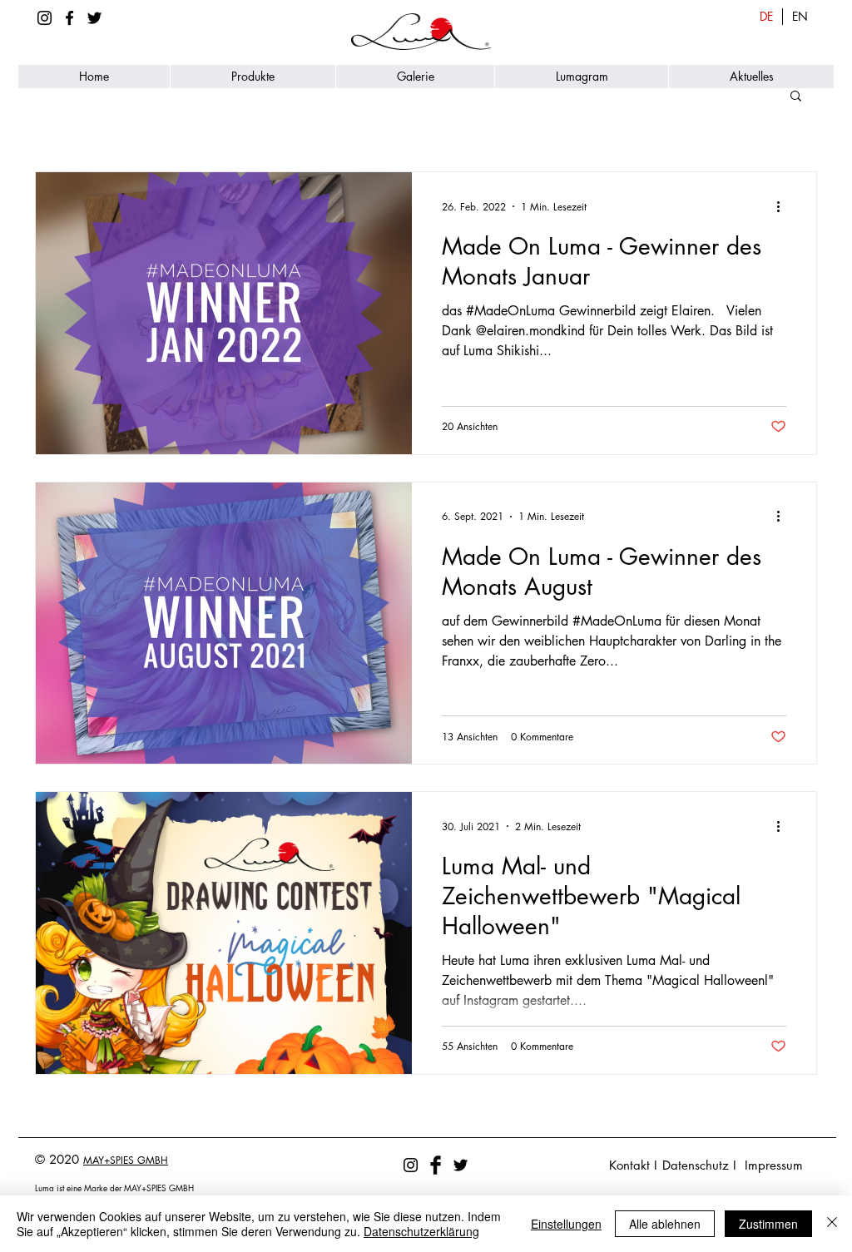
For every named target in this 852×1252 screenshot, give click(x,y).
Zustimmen (768, 1223)
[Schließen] (832, 1224)
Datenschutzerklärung (421, 1231)
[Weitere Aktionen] (784, 206)
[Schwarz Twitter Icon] (94, 17)
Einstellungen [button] (566, 1223)
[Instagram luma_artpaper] (44, 17)
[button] (252, 76)
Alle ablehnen (665, 1223)
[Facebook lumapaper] (69, 17)
